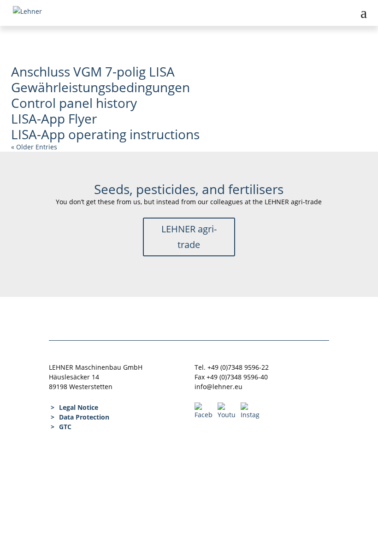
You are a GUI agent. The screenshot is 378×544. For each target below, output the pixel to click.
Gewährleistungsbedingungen (100, 87)
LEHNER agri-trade (189, 237)
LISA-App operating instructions (105, 134)
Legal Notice (78, 407)
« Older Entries (34, 146)
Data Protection (84, 417)
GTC (65, 426)
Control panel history (74, 103)
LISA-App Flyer (54, 118)
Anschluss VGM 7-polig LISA (93, 71)
